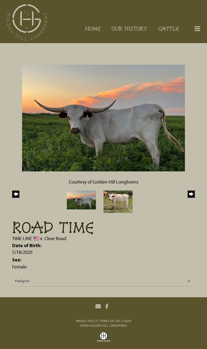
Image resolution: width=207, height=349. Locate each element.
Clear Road (55, 238)
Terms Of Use (110, 321)
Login (126, 321)
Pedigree (22, 280)
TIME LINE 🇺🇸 (25, 238)
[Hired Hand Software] (103, 338)
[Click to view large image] (103, 117)
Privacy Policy (87, 321)
